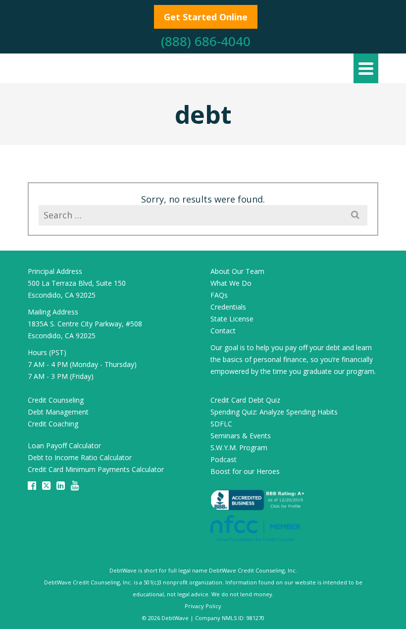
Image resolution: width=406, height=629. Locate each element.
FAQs (219, 295)
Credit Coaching (53, 423)
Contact (223, 330)
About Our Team (237, 271)
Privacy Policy (203, 606)
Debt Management (58, 412)
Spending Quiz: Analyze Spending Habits (274, 412)
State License (232, 318)
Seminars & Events (240, 435)
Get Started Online (206, 17)
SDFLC (221, 423)
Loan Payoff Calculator (64, 445)
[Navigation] (366, 68)
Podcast (223, 459)
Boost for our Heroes (245, 471)
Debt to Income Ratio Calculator (80, 457)
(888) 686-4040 (206, 41)
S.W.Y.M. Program (238, 447)
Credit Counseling (56, 400)
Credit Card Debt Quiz (245, 400)
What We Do (231, 283)
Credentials (228, 307)
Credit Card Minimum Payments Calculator (96, 469)
